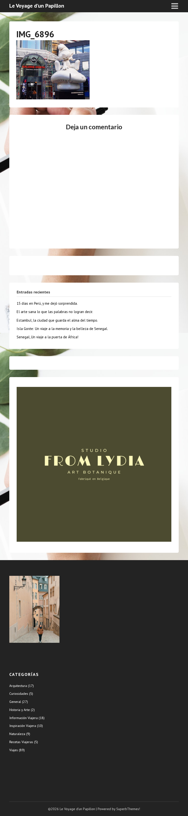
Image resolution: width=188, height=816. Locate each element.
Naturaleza (17, 734)
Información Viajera (23, 718)
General (15, 701)
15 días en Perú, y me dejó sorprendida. (47, 303)
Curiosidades (18, 693)
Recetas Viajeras (21, 742)
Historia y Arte (19, 710)
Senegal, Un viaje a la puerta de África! (47, 337)
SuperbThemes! (128, 809)
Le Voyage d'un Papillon (36, 5)
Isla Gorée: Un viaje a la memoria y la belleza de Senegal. (62, 328)
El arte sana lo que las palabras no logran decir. (55, 311)
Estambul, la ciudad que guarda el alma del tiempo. (57, 320)
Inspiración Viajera (22, 726)
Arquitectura (18, 686)
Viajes (13, 750)
